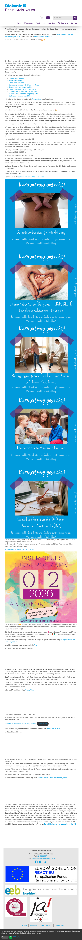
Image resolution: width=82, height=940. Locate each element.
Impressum (34, 925)
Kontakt (25, 925)
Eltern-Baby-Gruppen (16, 78)
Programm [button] (28, 23)
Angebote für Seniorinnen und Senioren (23, 91)
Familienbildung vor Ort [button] (45, 23)
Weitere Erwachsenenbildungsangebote (23, 94)
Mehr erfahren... (18, 937)
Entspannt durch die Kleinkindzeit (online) (52, 778)
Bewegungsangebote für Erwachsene (22, 89)
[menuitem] (41, 17)
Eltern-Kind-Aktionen (16, 83)
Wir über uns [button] (63, 23)
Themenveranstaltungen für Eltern (21, 87)
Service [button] (74, 23)
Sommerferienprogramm (43, 36)
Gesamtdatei (36, 99)
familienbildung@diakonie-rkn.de (32, 177)
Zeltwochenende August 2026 (19, 96)
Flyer (36, 645)
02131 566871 (42, 856)
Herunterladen (43, 723)
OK (11, 937)
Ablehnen (5, 937)
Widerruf (49, 925)
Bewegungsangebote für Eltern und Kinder (24, 85)
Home (19, 23)
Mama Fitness (30, 690)
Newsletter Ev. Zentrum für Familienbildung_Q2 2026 (20, 723)
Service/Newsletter (53, 729)
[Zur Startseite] (20, 7)
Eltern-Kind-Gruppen (16, 80)
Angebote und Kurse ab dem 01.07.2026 (19, 549)
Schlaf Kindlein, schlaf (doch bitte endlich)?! (60, 824)
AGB (42, 925)
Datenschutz (59, 925)
